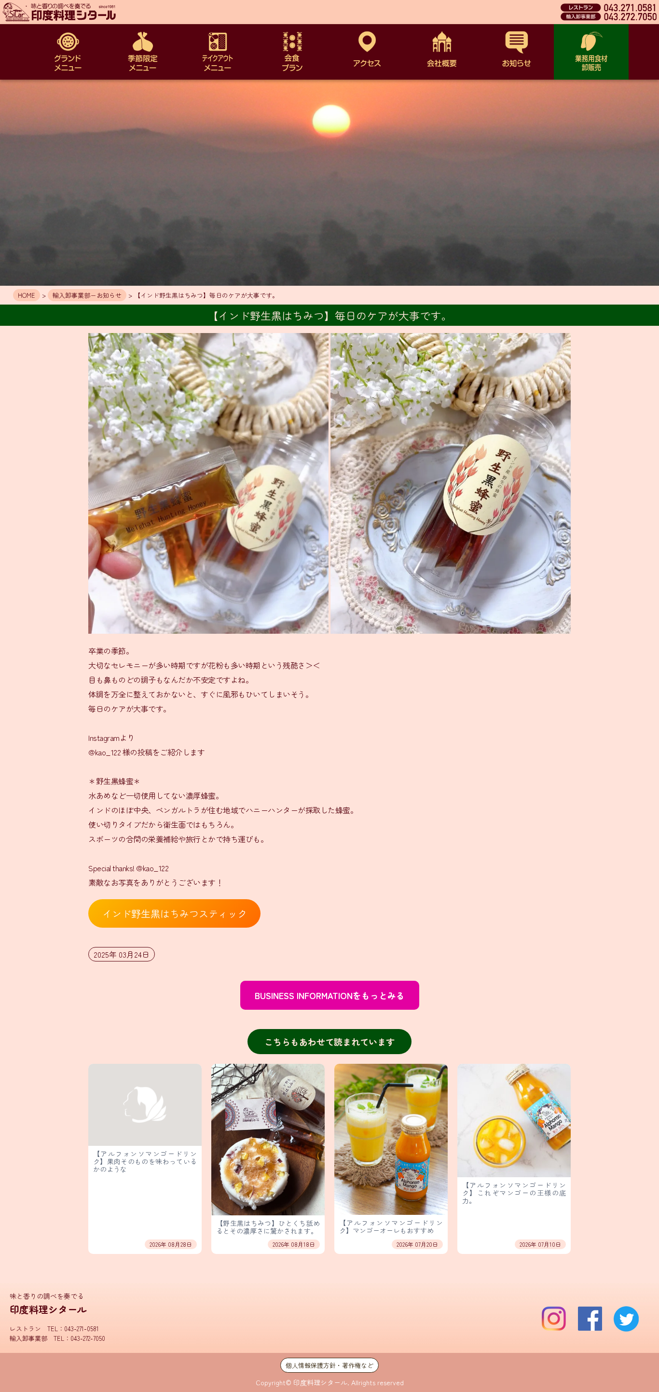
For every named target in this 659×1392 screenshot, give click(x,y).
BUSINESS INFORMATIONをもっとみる (330, 995)
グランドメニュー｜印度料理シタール (67, 52)
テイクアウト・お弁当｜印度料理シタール (217, 52)
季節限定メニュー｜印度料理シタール (142, 52)
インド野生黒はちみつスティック (174, 913)
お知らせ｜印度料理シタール (516, 52)
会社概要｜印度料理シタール (441, 52)
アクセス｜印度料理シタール (367, 52)
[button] (208, 483)
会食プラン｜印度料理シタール (292, 52)
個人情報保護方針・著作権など (329, 1365)
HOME (26, 295)
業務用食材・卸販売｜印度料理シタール (591, 52)
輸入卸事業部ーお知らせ (87, 295)
